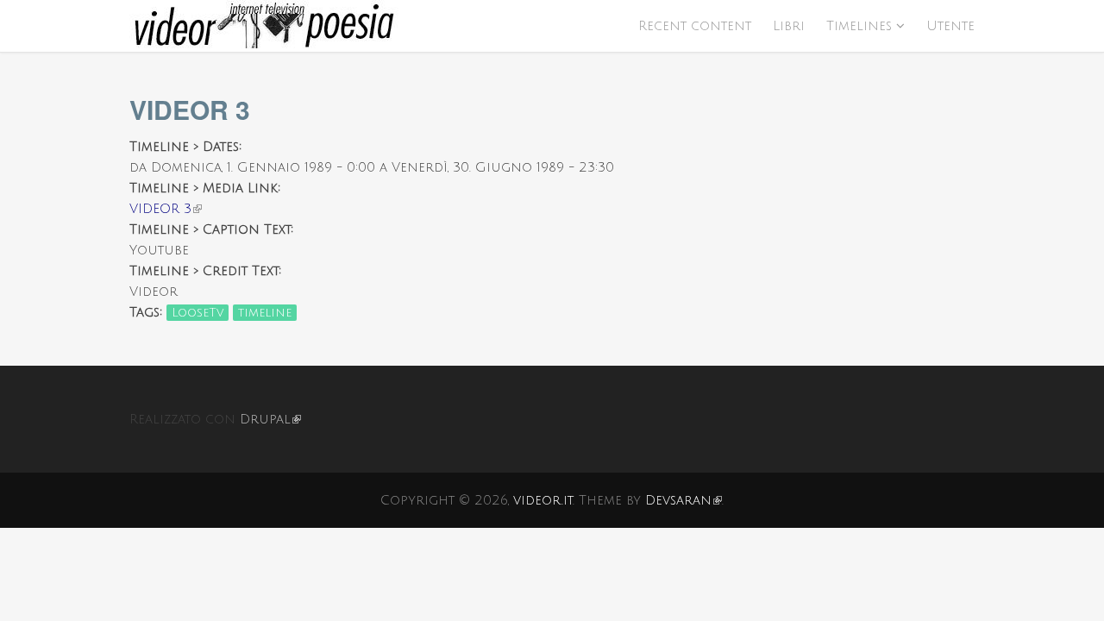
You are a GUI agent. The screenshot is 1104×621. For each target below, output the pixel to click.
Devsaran (683, 500)
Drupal (270, 419)
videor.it (543, 500)
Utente (950, 26)
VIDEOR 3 (165, 209)
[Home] (552, 26)
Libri (789, 26)
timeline (265, 312)
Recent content (694, 26)
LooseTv (197, 312)
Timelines (859, 26)
